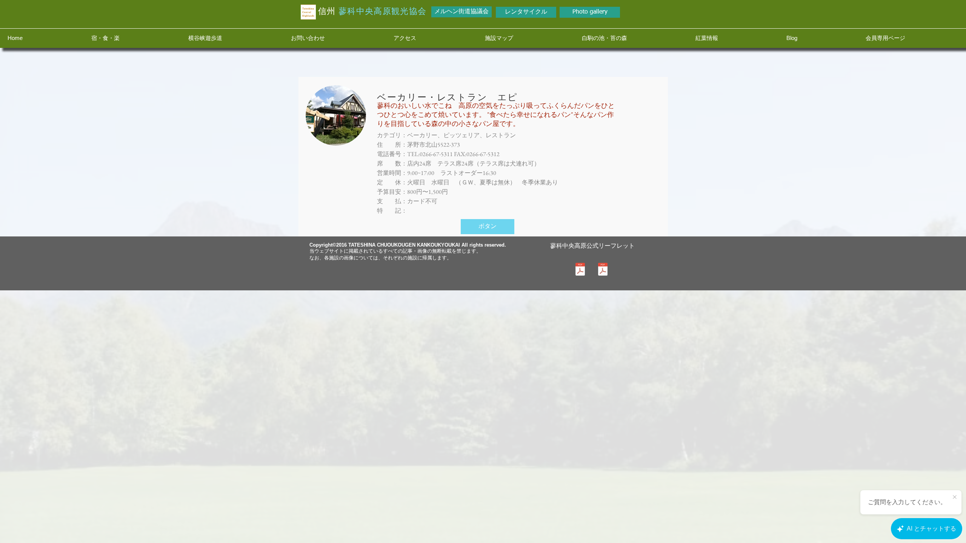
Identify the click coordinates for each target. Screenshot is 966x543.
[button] (132, 38)
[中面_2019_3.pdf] (580, 270)
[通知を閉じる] (955, 497)
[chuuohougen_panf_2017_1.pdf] (602, 270)
